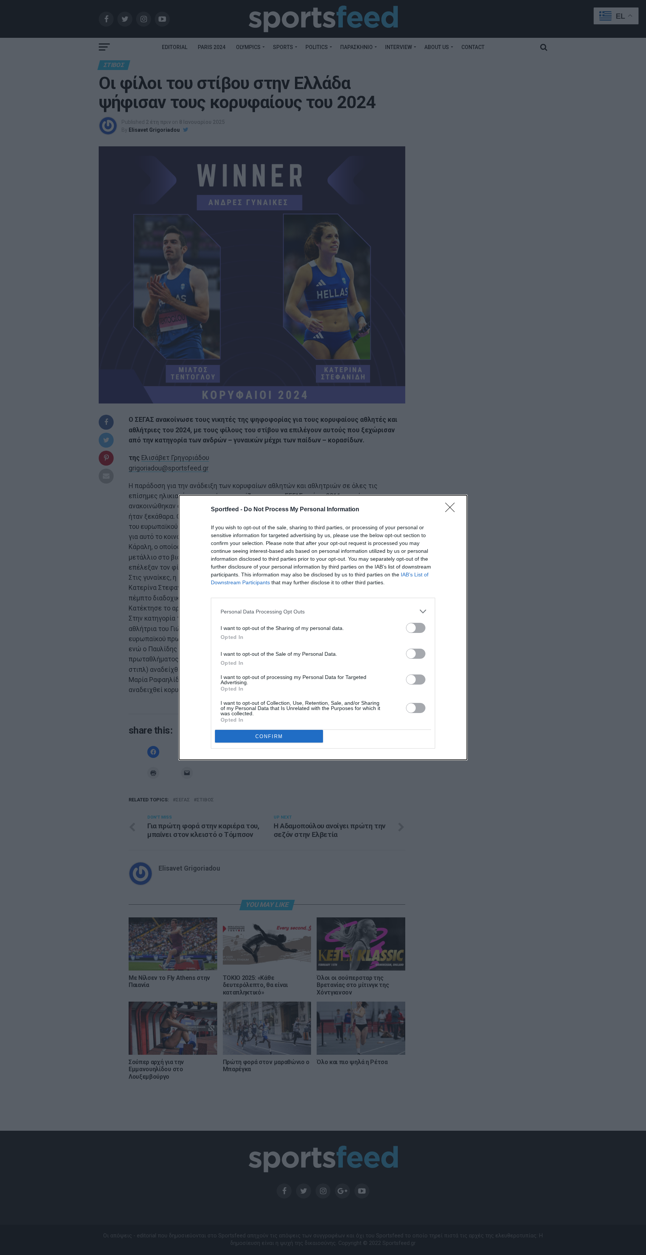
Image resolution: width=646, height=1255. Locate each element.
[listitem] (323, 611)
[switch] (415, 628)
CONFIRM (269, 736)
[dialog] (323, 627)
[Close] (452, 510)
